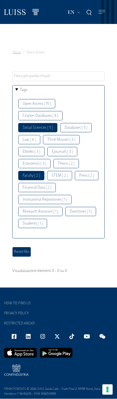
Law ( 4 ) (29, 140)
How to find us (17, 303)
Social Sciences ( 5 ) (38, 128)
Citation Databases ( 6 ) (40, 116)
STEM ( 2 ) (59, 176)
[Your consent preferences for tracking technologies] (107, 389)
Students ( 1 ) (33, 224)
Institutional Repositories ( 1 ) (45, 200)
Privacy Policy (16, 313)
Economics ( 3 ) (34, 164)
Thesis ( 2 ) (66, 164)
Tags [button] (23, 90)
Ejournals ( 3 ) (62, 152)
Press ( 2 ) (86, 176)
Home (17, 52)
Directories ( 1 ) (81, 212)
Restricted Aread (19, 323)
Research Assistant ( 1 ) (40, 212)
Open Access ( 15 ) (37, 104)
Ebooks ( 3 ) (31, 152)
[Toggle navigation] (101, 12)
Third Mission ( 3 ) (61, 140)
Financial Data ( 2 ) (37, 188)
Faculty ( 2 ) (31, 176)
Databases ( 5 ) (75, 128)
